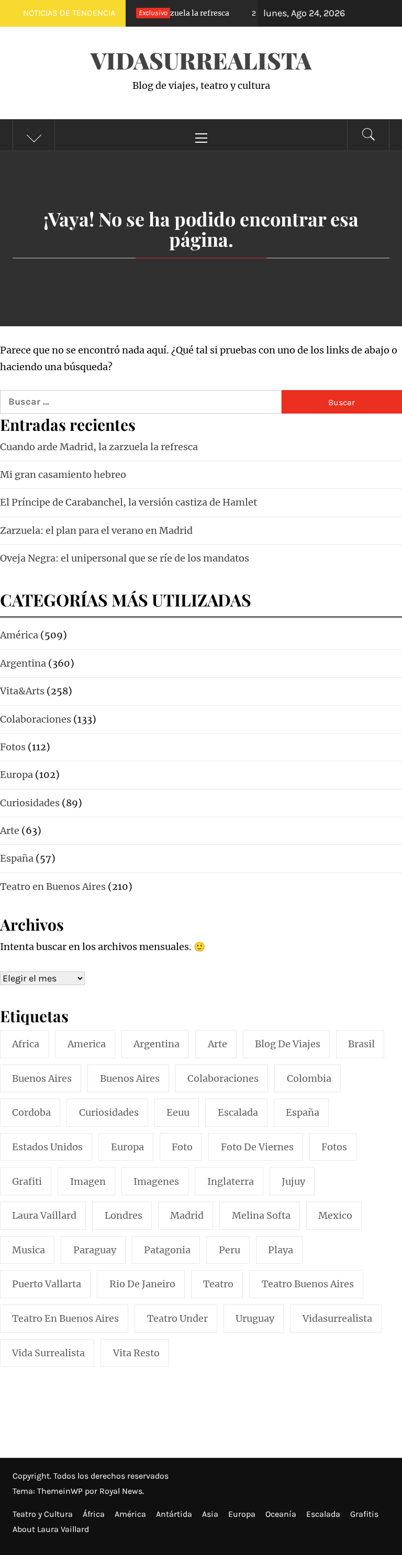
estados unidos (47, 1147)
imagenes (156, 1181)
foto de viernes (257, 1147)
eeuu (177, 1112)
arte (217, 1044)
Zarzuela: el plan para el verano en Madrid (96, 530)
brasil (361, 1044)
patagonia (167, 1250)
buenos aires (42, 1078)
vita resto (136, 1353)
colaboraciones (223, 1078)
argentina (156, 1044)
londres (123, 1215)
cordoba (31, 1112)
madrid (187, 1215)
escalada (238, 1112)
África (94, 1514)
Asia (210, 1514)
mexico (335, 1215)
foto (182, 1147)
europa (127, 1147)
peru (229, 1250)
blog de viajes (287, 1044)
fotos (334, 1147)
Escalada (323, 1514)
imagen (88, 1181)
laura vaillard (44, 1215)
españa (302, 1112)
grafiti (27, 1181)
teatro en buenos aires (65, 1318)
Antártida (174, 1514)
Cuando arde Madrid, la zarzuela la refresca (99, 447)
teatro (218, 1284)
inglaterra (230, 1181)
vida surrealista (48, 1353)
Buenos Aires (130, 1078)
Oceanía (280, 1514)
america (87, 1044)
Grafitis (364, 1514)
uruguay (255, 1318)
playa (280, 1250)
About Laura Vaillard (51, 1529)
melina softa (261, 1215)
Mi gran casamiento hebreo (63, 474)
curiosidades (109, 1112)
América (130, 1514)
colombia (309, 1078)
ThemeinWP (61, 1491)
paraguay (94, 1250)
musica (28, 1250)
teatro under (177, 1318)
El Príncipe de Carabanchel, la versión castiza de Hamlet (128, 502)
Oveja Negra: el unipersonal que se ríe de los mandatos (124, 558)
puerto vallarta (46, 1284)
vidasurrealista (337, 1318)
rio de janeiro (142, 1284)
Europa (241, 1514)
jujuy (293, 1181)
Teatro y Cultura (43, 1514)
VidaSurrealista (201, 59)
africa (25, 1044)
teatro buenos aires (308, 1284)
